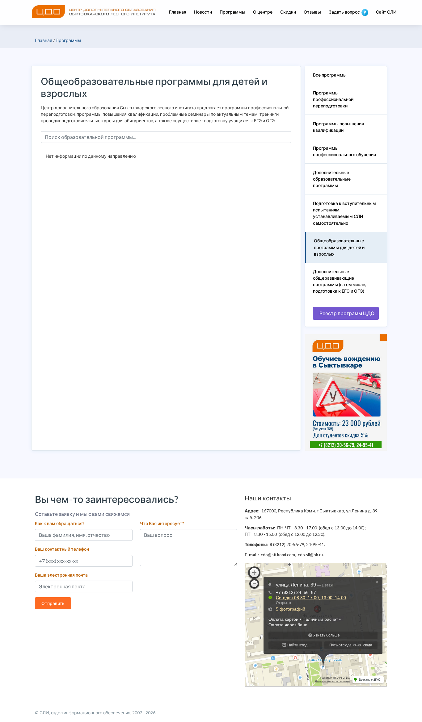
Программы (232, 12)
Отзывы (312, 12)
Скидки (288, 12)
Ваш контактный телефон (62, 549)
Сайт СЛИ (386, 12)
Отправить (53, 603)
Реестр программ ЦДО (346, 313)
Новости (203, 12)
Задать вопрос (344, 12)
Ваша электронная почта (61, 575)
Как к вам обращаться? (59, 523)
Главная (177, 12)
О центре (262, 12)
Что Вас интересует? (162, 523)
